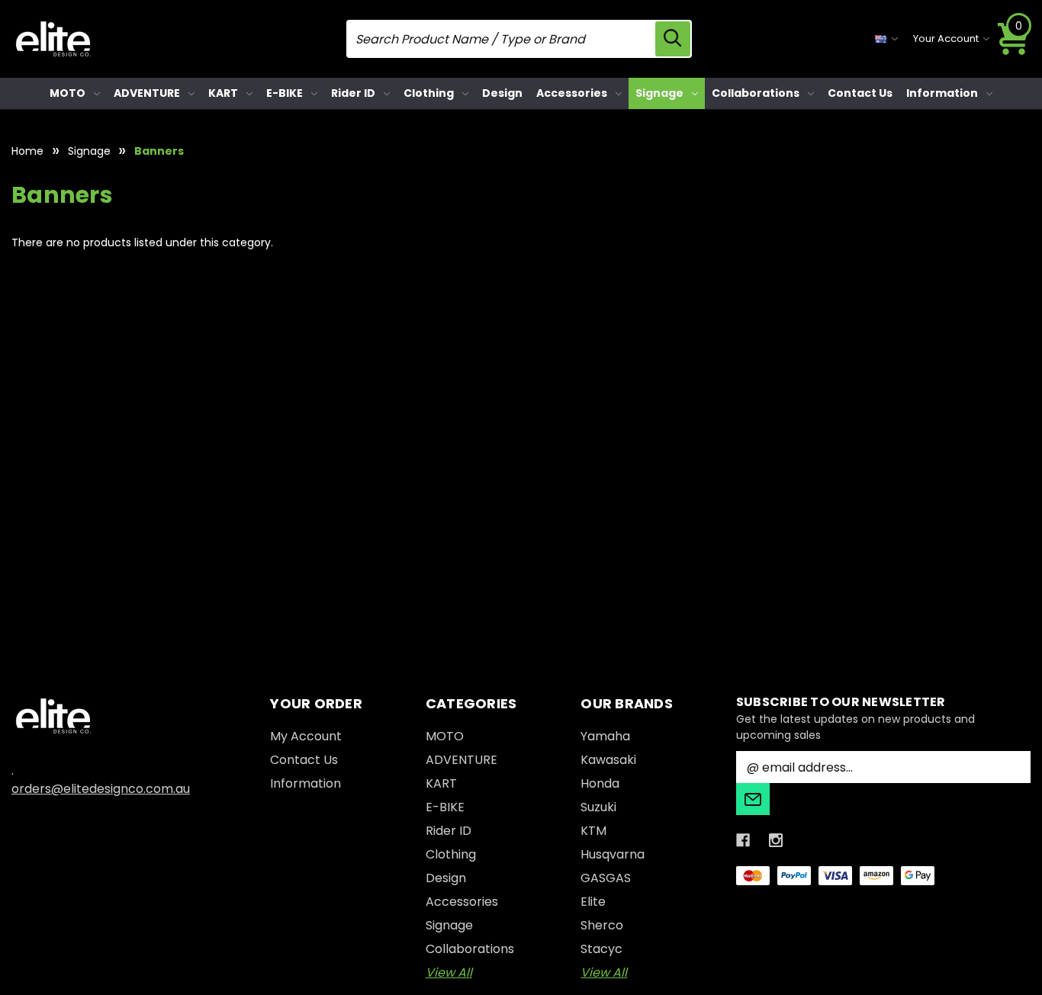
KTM (593, 830)
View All (449, 972)
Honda (599, 783)
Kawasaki (608, 760)
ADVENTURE (147, 93)
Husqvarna (612, 854)
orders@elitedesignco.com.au (100, 789)
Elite (593, 901)
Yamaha (605, 736)
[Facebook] (743, 840)
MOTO (67, 93)
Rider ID (353, 93)
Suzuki (598, 807)
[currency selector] (886, 39)
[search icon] (672, 38)
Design (502, 93)
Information (942, 93)
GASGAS (605, 878)
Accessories (571, 93)
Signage (659, 93)
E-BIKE (284, 93)
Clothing (429, 93)
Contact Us (860, 93)
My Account (306, 736)
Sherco (601, 925)
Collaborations (755, 93)
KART (223, 93)
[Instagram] (776, 840)
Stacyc (601, 949)
